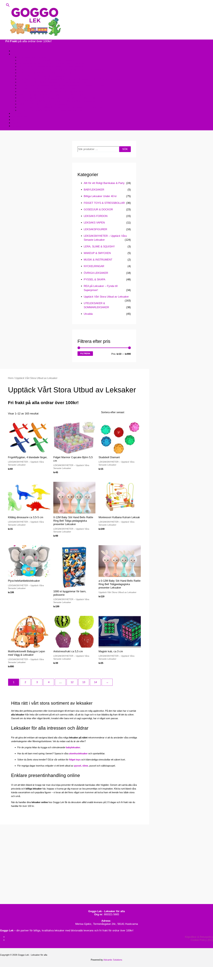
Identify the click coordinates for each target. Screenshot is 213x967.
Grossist (17, 126)
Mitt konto (18, 119)
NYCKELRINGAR (94, 266)
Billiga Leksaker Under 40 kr (100, 196)
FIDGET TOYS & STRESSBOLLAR (104, 202)
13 (83, 682)
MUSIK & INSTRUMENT (98, 259)
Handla (16, 54)
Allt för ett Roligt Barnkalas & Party (104, 183)
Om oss (17, 113)
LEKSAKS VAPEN (94, 222)
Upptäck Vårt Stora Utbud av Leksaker (106, 296)
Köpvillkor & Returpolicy (199, 936)
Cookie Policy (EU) (202, 940)
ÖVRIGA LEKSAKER (96, 272)
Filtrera (85, 353)
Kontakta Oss (20, 116)
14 (95, 682)
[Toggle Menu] (8, 45)
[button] (7, 5)
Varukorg (17, 122)
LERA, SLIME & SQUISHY (99, 246)
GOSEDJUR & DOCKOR (98, 209)
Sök (125, 149)
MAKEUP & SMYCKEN (97, 253)
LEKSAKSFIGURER (95, 229)
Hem (14, 51)
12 (72, 682)
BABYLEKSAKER (94, 189)
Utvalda (88, 313)
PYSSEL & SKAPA (94, 279)
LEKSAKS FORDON (95, 216)
